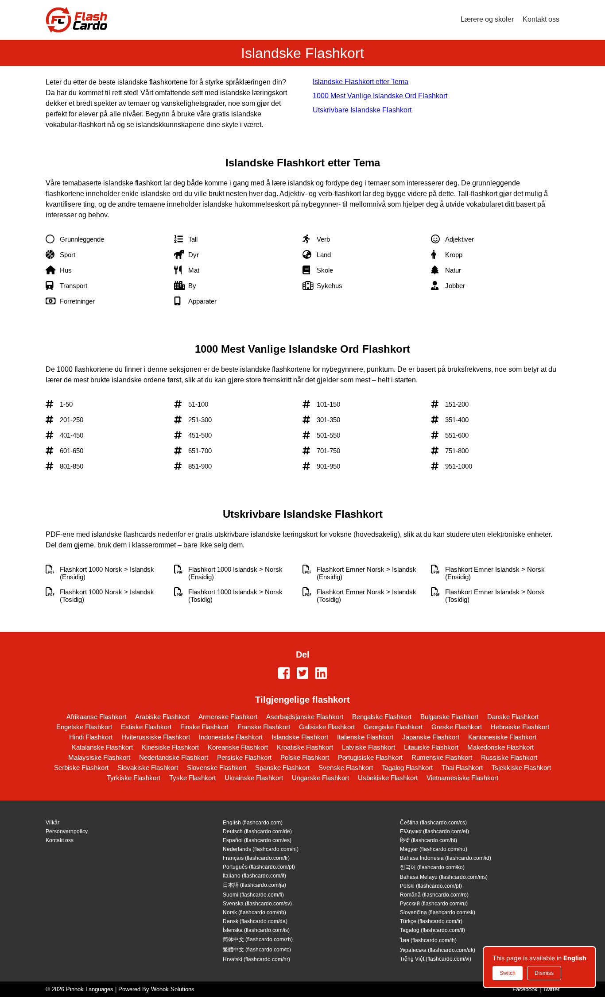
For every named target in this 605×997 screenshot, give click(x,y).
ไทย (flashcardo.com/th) (428, 940)
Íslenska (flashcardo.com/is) (256, 930)
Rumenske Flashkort (441, 757)
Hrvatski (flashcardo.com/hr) (256, 959)
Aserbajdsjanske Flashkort (304, 716)
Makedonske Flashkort (500, 747)
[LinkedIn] (321, 673)
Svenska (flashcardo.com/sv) (257, 904)
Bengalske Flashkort (381, 716)
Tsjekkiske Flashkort (521, 767)
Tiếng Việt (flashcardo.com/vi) (435, 959)
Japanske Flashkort (430, 737)
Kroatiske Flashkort (305, 747)
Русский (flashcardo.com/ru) (434, 904)
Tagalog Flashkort (407, 767)
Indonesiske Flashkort (231, 737)
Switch (508, 973)
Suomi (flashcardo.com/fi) (253, 895)
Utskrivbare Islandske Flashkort (362, 110)
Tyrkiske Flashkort (133, 777)
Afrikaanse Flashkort (96, 716)
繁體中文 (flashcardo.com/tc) (257, 950)
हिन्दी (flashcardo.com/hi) (428, 840)
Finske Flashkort (204, 727)
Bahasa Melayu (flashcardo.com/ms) (444, 877)
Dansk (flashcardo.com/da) (255, 921)
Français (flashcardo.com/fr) (256, 858)
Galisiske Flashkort (327, 727)
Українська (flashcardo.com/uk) (437, 950)
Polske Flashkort (304, 757)
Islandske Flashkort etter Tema (360, 81)
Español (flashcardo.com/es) (257, 840)
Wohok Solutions (172, 989)
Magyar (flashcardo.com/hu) (433, 849)
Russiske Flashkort (509, 757)
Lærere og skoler (487, 19)
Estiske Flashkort (146, 727)
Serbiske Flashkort (81, 767)
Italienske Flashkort (365, 737)
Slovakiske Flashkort (147, 767)
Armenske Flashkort (227, 716)
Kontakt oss (541, 19)
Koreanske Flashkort (238, 747)
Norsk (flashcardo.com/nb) (254, 912)
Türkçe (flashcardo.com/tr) (431, 921)
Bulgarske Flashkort (449, 716)
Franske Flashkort (263, 727)
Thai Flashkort (462, 767)
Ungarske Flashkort (320, 777)
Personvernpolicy (67, 831)
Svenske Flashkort (345, 767)
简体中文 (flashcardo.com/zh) (258, 939)
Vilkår (52, 823)
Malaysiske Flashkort (99, 757)
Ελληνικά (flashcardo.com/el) (434, 831)
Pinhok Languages (89, 989)
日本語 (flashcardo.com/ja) (254, 885)
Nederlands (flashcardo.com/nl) (261, 849)
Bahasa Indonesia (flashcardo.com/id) (445, 858)
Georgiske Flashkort (393, 727)
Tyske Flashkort (192, 777)
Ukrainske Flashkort (254, 777)
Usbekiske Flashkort (388, 777)
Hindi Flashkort (90, 737)
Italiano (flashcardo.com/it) (254, 876)
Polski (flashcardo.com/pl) (431, 886)
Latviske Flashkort (368, 747)
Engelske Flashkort (84, 727)
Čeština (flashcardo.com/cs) (433, 823)
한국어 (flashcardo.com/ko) (432, 867)
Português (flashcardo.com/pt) (259, 867)
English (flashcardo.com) (253, 823)
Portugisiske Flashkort (370, 757)
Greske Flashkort (456, 727)
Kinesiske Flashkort (170, 747)
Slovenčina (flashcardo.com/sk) (437, 912)
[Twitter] (302, 673)
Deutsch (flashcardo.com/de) (257, 831)
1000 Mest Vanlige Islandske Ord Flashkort (380, 96)
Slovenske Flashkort (216, 767)
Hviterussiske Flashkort (155, 737)
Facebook (525, 989)
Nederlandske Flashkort (173, 757)
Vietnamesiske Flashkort (462, 777)
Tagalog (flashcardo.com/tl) (432, 930)
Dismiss (544, 973)
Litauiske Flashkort (431, 747)
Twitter (551, 989)
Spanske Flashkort (282, 767)
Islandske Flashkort (299, 737)
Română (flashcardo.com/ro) (434, 895)
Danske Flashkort (513, 716)
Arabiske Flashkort (162, 716)
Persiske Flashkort (244, 757)
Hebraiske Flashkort (520, 727)
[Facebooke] (284, 673)
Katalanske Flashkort (102, 747)
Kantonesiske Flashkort (502, 737)
